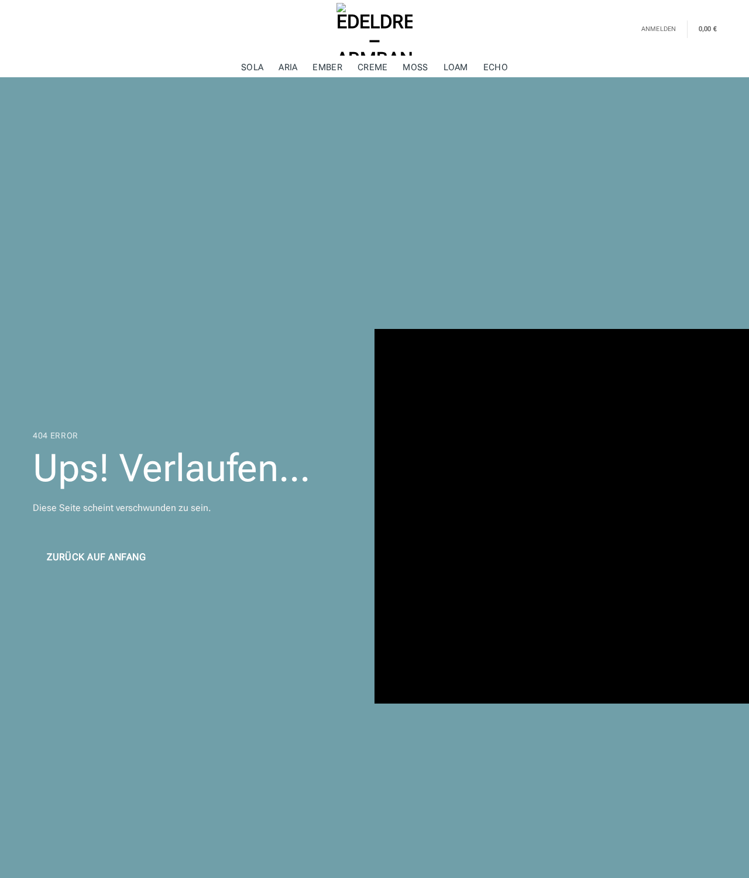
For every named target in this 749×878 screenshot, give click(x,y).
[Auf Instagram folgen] (40, 29)
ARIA (288, 68)
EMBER (327, 68)
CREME (372, 68)
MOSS (415, 68)
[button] (715, 29)
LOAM (456, 68)
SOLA (252, 68)
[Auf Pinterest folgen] (56, 29)
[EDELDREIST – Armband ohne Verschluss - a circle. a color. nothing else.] (374, 29)
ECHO (495, 68)
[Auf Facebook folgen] (25, 29)
